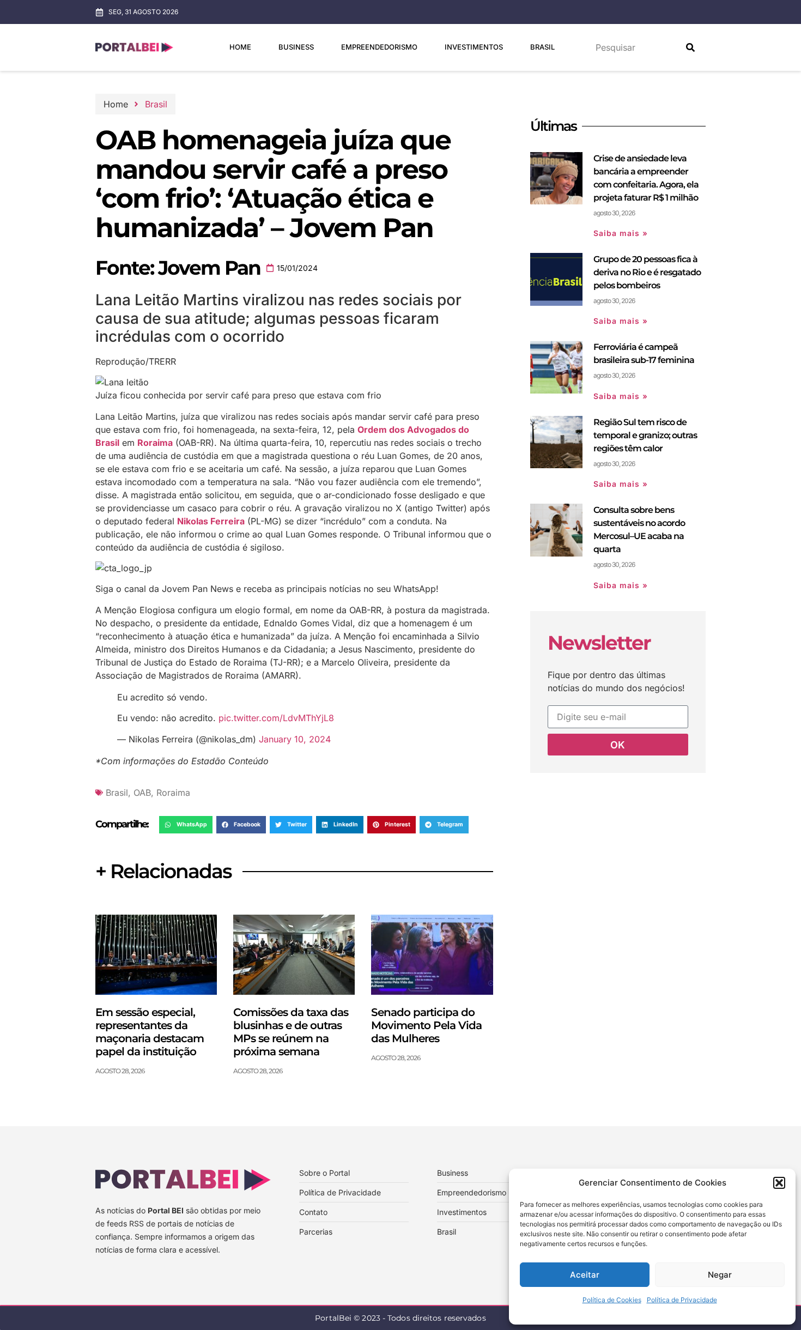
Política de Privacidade (682, 1300)
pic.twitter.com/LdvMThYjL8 (276, 717)
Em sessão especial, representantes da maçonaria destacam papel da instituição (149, 1032)
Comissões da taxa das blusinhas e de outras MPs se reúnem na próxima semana (290, 1032)
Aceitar (584, 1274)
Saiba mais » (620, 233)
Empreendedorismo (379, 47)
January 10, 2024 (295, 739)
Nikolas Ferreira (211, 521)
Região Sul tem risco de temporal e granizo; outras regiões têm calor (645, 435)
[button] (779, 1182)
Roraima (155, 442)
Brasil (542, 47)
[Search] (690, 47)
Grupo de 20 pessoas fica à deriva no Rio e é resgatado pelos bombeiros (647, 272)
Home (240, 47)
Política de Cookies (611, 1300)
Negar (720, 1274)
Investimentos (474, 47)
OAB (142, 792)
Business (296, 47)
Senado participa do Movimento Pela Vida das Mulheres (426, 1025)
